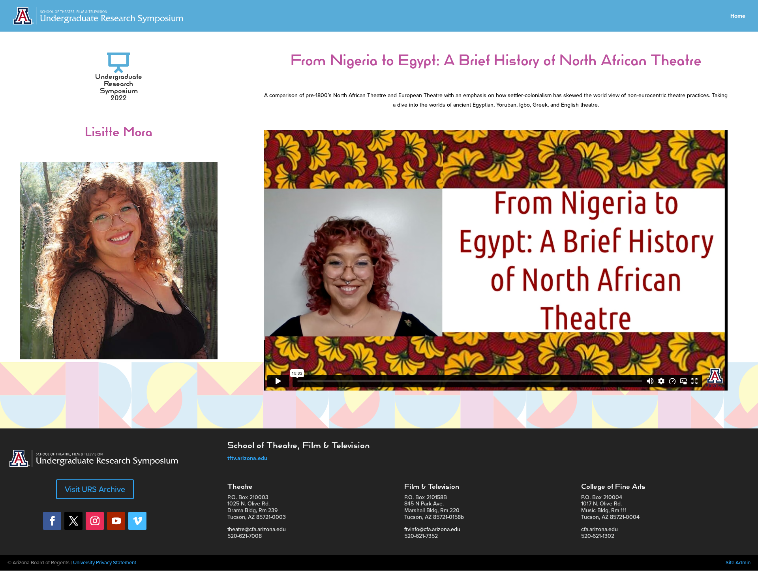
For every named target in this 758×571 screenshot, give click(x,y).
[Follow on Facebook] (52, 521)
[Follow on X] (73, 521)
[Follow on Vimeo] (137, 521)
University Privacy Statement (104, 562)
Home (737, 16)
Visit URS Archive (95, 489)
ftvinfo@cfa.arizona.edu (432, 529)
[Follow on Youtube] (116, 521)
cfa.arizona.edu (599, 529)
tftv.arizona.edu (247, 458)
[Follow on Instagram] (95, 521)
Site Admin (738, 562)
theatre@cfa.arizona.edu (256, 529)
